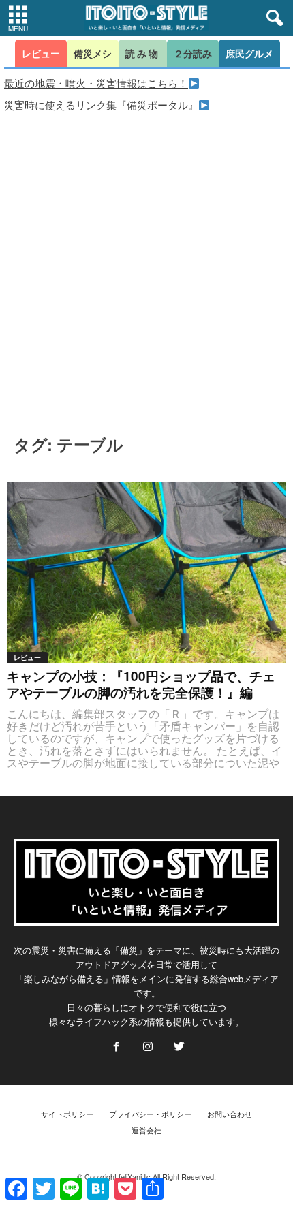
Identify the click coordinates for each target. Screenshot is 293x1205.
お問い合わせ (229, 1113)
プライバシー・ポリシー (150, 1113)
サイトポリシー (67, 1113)
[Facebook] (116, 1047)
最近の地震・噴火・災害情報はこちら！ (96, 83)
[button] (272, 18)
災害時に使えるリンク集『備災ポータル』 (101, 104)
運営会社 (146, 1130)
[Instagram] (148, 1047)
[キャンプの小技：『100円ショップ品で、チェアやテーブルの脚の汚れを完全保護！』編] (146, 572)
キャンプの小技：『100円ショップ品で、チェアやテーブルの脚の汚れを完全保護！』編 (141, 684)
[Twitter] (178, 1047)
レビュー (27, 657)
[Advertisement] (146, 265)
